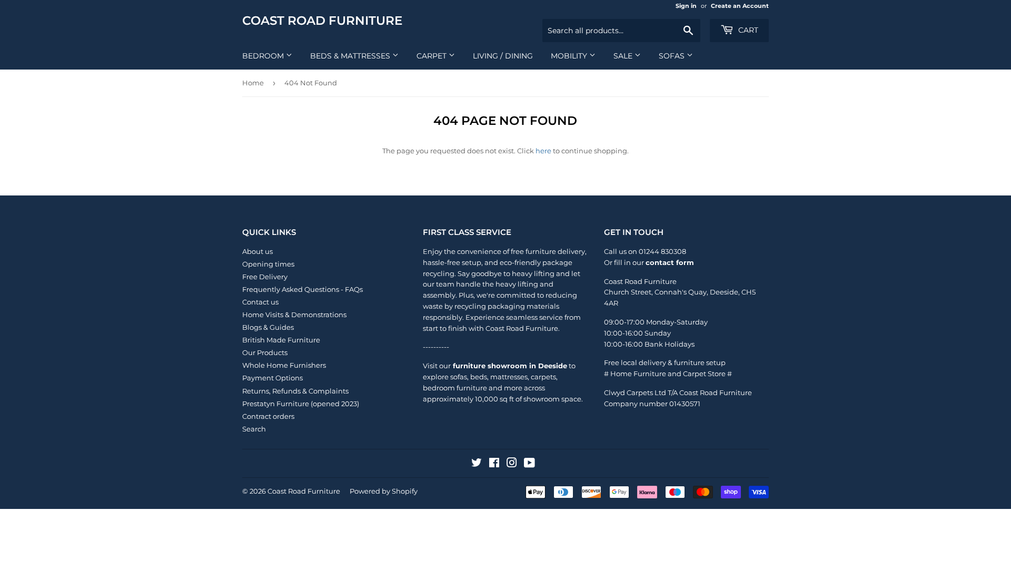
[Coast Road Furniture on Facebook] (494, 464)
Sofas (673, 56)
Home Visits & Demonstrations (294, 314)
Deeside (724, 292)
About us (257, 251)
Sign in (686, 5)
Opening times (268, 264)
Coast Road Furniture (322, 20)
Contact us (260, 302)
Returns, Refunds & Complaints (295, 391)
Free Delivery (265, 276)
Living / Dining (503, 56)
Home (253, 83)
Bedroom (264, 56)
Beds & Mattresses (351, 56)
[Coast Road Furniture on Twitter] (476, 464)
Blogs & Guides (268, 327)
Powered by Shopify (384, 491)
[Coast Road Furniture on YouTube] (529, 464)
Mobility (570, 56)
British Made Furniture (281, 340)
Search (254, 429)
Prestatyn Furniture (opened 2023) (300, 403)
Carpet (433, 56)
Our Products (265, 352)
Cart (747, 30)
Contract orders (268, 416)
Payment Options (272, 378)
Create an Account (740, 5)
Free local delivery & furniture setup (665, 362)
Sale (624, 56)
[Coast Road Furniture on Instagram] (512, 464)
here (543, 150)
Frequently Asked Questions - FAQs (302, 289)
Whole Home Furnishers (284, 365)
